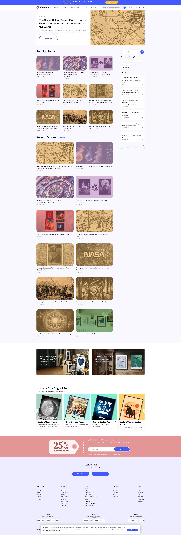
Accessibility (140, 501)
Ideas (140, 60)
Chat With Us (81, 473)
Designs (54, 7)
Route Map (38, 498)
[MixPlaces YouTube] (143, 520)
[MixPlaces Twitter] (129, 520)
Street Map (38, 496)
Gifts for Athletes (88, 488)
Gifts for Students (89, 505)
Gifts (84, 7)
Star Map (38, 492)
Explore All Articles (132, 147)
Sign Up (121, 449)
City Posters (63, 490)
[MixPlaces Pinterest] (139, 520)
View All (62, 137)
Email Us (101, 473)
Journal (114, 494)
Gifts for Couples (88, 490)
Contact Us (140, 490)
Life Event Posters (65, 499)
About (92, 7)
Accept (132, 529)
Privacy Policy (140, 496)
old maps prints (55, 34)
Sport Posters (64, 503)
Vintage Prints (64, 507)
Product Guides (125, 64)
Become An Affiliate (117, 496)
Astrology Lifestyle (131, 60)
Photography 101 (125, 67)
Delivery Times (141, 492)
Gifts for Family (88, 494)
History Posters (64, 496)
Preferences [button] (57, 530)
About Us (115, 488)
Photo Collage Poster (40, 499)
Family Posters (64, 494)
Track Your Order (141, 499)
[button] (36, 411)
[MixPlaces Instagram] (133, 520)
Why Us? (115, 490)
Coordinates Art (39, 494)
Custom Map (39, 490)
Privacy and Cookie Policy (105, 454)
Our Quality (115, 492)
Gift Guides (134, 64)
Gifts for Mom (88, 501)
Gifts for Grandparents (90, 499)
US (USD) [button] (133, 7)
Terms (139, 498)
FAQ (138, 488)
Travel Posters (64, 505)
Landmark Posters (65, 498)
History (123, 60)
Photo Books (74, 7)
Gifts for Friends (88, 498)
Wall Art (64, 7)
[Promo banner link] (62, 362)
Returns (139, 494)
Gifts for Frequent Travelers (91, 496)
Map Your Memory (110, 2)
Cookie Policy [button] (110, 529)
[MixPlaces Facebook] (136, 520)
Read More (48, 38)
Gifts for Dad (87, 492)
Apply (125, 8)
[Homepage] (43, 7)
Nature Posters (64, 501)
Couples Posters (64, 492)
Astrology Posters (65, 488)
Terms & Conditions (116, 454)
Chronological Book (40, 488)
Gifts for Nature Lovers (90, 503)
